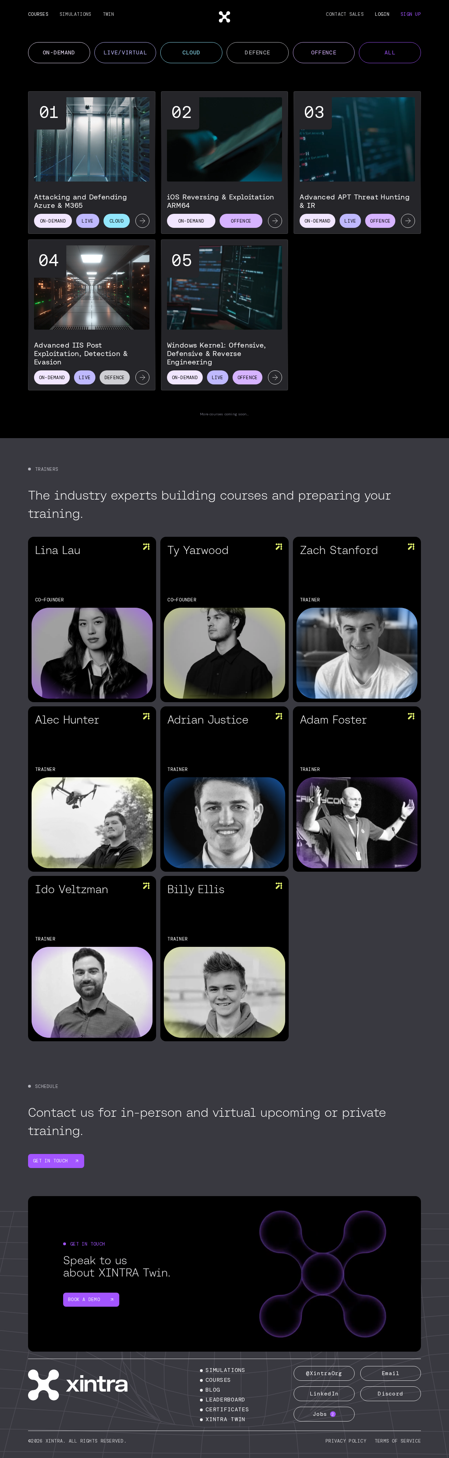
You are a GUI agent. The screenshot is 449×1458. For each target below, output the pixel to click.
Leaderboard (226, 1399)
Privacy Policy (346, 1441)
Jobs (323, 1414)
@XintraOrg (324, 1373)
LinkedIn (324, 1393)
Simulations (76, 14)
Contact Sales (344, 14)
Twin (108, 14)
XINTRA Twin (226, 1419)
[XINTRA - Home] (86, 1385)
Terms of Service (398, 1441)
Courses (38, 14)
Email (391, 1373)
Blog (213, 1389)
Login (382, 14)
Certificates (227, 1409)
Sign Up (411, 14)
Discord (390, 1393)
